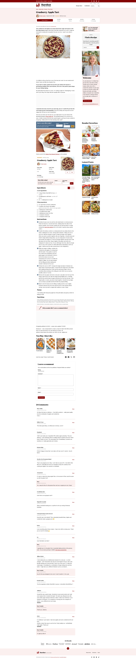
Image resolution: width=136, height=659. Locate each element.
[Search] (98, 6)
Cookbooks (87, 5)
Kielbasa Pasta (94, 213)
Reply (73, 422)
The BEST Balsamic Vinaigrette (94, 139)
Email (57, 123)
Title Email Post (64, 181)
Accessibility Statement (63, 657)
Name (39, 387)
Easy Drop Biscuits (93, 157)
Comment (40, 373)
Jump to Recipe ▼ (45, 20)
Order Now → (91, 30)
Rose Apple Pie (49, 116)
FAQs (98, 3)
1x (68, 187)
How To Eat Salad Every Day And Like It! (95, 178)
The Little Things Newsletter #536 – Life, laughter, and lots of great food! (86, 180)
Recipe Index (79, 5)
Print (72, 172)
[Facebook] (94, 1)
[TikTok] (99, 1)
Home (37, 9)
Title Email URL (66, 124)
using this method (49, 227)
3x (73, 187)
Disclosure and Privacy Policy (55, 657)
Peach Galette (39, 350)
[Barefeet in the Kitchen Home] (43, 5)
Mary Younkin (43, 15)
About (91, 3)
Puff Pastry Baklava (49, 351)
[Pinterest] (96, 1)
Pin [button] (67, 172)
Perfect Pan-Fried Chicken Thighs (86, 157)
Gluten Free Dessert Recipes (52, 154)
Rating (39, 369)
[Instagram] (92, 1)
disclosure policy (53, 26)
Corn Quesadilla (86, 213)
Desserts (45, 9)
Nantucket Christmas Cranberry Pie (60, 352)
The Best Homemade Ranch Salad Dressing (85, 140)
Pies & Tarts (50, 9)
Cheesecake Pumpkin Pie (70, 351)
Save (73, 126)
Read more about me (87, 100)
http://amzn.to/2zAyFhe (60, 550)
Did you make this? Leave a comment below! (55, 308)
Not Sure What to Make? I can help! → (44, 1)
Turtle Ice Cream (86, 197)
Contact (95, 3)
